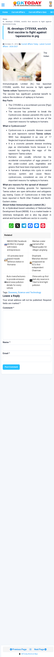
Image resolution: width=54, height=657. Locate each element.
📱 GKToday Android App (28, 654)
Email (6, 353)
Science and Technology (29, 292)
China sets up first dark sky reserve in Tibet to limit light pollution (40, 280)
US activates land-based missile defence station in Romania (15, 260)
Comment (8, 308)
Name (6, 342)
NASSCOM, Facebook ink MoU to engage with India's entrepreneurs (16, 245)
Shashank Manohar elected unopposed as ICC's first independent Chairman (39, 263)
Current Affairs (18, 12)
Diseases (12, 292)
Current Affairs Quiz (38, 12)
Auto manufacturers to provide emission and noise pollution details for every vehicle (16, 282)
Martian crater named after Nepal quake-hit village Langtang (39, 245)
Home (5, 12)
